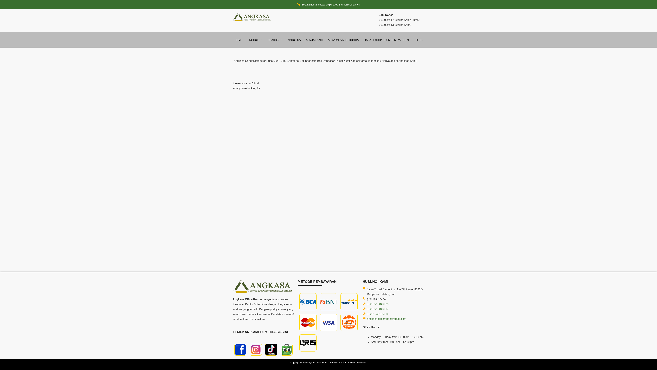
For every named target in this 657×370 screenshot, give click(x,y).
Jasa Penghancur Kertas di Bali (387, 40)
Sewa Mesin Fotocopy (343, 40)
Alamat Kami (314, 40)
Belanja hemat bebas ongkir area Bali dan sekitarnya (330, 4)
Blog (419, 40)
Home (238, 40)
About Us (294, 40)
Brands (273, 40)
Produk (253, 40)
